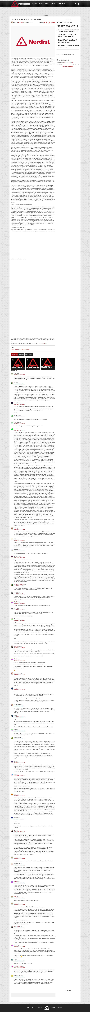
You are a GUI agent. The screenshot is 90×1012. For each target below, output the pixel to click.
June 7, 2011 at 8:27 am (19, 529)
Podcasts (34, 3)
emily (15, 528)
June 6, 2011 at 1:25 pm (19, 647)
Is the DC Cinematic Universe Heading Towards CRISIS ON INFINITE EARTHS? (68, 30)
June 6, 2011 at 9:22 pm (19, 540)
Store (63, 3)
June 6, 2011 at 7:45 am (19, 946)
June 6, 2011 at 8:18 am (19, 883)
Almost (12, 349)
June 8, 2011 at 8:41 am (19, 374)
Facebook (47, 22)
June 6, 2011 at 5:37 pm (19, 557)
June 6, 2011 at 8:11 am (19, 904)
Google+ (49, 22)
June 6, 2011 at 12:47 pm (19, 716)
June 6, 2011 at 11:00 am (19, 795)
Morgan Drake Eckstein (19, 584)
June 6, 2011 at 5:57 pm (19, 551)
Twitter (44, 22)
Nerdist (21, 4)
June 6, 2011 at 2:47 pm (19, 603)
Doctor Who (17, 349)
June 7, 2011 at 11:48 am (19, 430)
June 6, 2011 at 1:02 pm (19, 674)
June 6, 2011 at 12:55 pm (19, 689)
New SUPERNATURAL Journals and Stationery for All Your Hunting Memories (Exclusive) (67, 41)
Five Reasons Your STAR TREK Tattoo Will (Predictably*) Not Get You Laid (68, 26)
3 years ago (59, 64)
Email (54, 22)
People (27, 349)
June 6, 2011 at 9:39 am (19, 858)
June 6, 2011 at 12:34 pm (19, 731)
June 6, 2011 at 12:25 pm (19, 739)
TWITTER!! (44, 343)
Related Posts (15, 354)
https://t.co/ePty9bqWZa (67, 62)
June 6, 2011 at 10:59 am (19, 819)
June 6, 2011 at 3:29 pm (19, 593)
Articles (47, 3)
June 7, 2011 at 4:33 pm (19, 423)
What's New (21, 354)
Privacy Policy (60, 1007)
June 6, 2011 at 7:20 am (19, 967)
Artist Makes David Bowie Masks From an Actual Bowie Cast (67, 35)
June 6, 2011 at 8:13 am (19, 898)
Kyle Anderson (21, 22)
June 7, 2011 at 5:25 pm (19, 404)
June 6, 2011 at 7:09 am (19, 977)
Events (53, 3)
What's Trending (28, 354)
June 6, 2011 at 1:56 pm (19, 620)
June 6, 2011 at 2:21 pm (19, 609)
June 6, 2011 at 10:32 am (19, 831)
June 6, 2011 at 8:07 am (19, 928)
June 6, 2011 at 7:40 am (19, 961)
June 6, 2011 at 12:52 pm (19, 706)
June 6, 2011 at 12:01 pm (19, 762)
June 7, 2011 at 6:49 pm (19, 384)
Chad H (15, 601)
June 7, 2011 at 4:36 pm (19, 417)
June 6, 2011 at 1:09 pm (19, 660)
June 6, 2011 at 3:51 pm (19, 585)
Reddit (52, 22)
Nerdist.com (46, 1007)
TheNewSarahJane (18, 966)
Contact (28, 1007)
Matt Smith (23, 349)
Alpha (59, 3)
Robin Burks (16, 646)
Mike (15, 896)
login (78, 4)
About (33, 1007)
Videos (40, 3)
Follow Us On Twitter (68, 67)
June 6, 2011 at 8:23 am (19, 865)
